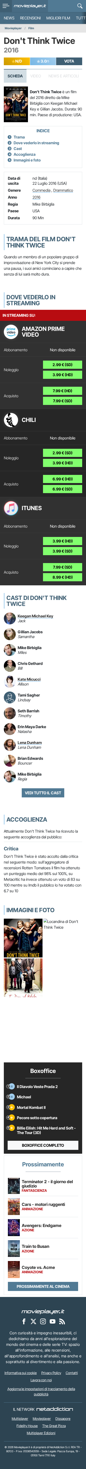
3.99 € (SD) (63, 551)
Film (31, 28)
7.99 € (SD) (62, 400)
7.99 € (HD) (62, 390)
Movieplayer (13, 28)
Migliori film (58, 18)
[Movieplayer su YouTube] (52, 1321)
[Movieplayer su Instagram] (43, 1321)
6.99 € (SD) (63, 489)
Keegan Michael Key (35, 616)
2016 (36, 197)
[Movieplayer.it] (30, 6)
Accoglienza (25, 154)
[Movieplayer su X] (33, 1321)
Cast (18, 148)
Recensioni (30, 18)
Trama (19, 137)
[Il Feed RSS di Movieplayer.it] (62, 1321)
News (9, 18)
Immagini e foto (27, 160)
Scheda (15, 76)
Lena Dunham (30, 742)
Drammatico (63, 190)
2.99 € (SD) (63, 364)
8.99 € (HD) (63, 577)
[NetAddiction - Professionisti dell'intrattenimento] (55, 1409)
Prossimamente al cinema (43, 1286)
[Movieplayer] (43, 1311)
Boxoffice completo (43, 1145)
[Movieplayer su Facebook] (24, 1321)
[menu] (6, 6)
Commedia (41, 190)
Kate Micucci (29, 679)
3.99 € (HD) (63, 374)
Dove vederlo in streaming (36, 142)
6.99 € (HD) (63, 479)
